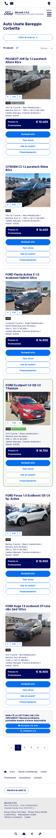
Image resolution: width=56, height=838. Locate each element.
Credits (27, 817)
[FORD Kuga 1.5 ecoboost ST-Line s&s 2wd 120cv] (28, 629)
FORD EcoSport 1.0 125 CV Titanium (23, 387)
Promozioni (10, 778)
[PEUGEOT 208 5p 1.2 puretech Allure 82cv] (28, 82)
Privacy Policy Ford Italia (15, 812)
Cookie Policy (10, 815)
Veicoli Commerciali (27, 772)
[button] (16, 834)
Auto (12, 772)
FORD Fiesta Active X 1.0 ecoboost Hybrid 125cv (22, 276)
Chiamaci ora (29, 731)
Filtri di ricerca (27, 37)
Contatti (38, 778)
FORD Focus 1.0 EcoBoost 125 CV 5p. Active (28, 497)
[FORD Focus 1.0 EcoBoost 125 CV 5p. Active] (28, 519)
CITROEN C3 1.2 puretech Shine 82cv (27, 168)
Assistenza (24, 778)
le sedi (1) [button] (16, 790)
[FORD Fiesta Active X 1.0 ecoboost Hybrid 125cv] (28, 298)
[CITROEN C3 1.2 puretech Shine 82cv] (28, 190)
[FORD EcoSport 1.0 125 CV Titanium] (28, 408)
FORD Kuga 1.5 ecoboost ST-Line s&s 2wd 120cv (28, 608)
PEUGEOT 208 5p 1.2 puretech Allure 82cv (26, 61)
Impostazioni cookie (27, 815)
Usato (44, 772)
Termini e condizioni (13, 817)
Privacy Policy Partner (37, 812)
